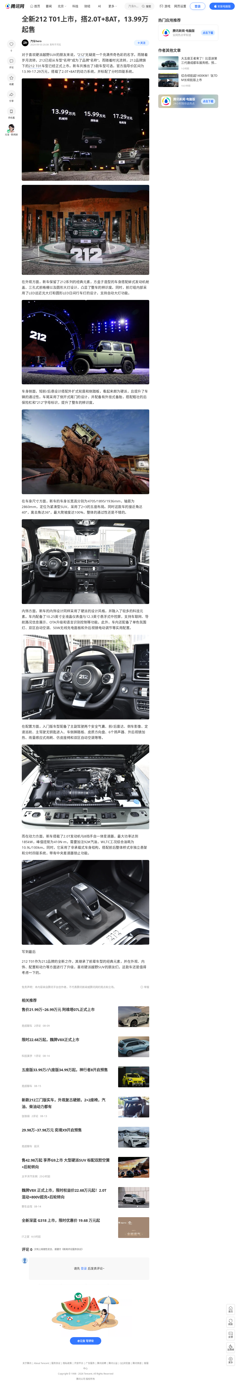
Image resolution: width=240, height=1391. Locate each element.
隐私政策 (67, 1363)
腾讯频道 (137, 1363)
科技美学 (27, 1056)
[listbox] (85, 1118)
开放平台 (78, 1363)
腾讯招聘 (101, 1363)
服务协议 (55, 1363)
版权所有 (90, 1379)
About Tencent (41, 1363)
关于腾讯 (27, 1363)
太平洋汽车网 (30, 1176)
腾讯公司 (80, 1379)
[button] (208, 33)
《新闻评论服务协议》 (72, 1249)
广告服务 (90, 1363)
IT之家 (25, 1236)
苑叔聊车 (27, 1025)
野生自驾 (27, 1206)
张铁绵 (26, 1116)
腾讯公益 (113, 1363)
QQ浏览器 (125, 1363)
